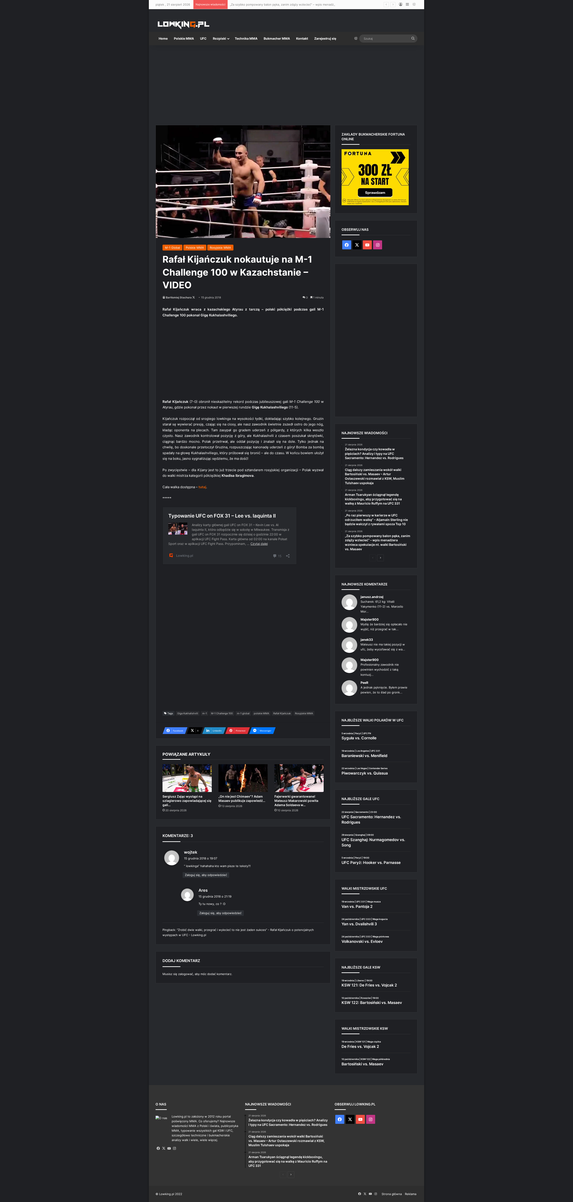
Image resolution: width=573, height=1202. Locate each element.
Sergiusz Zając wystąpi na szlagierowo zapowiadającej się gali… (186, 800)
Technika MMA (246, 38)
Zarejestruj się (325, 38)
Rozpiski (219, 38)
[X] (163, 1148)
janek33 (367, 639)
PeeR (364, 682)
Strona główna (392, 1194)
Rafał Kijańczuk (282, 713)
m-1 (204, 713)
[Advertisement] (286, 83)
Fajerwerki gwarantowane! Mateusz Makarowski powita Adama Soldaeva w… (296, 800)
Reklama (410, 1194)
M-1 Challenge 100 (222, 713)
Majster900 (370, 619)
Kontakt (302, 38)
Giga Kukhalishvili (187, 713)
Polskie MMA (184, 38)
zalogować (185, 974)
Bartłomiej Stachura (179, 297)
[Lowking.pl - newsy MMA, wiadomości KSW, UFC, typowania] (184, 24)
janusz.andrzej (372, 597)
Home (163, 38)
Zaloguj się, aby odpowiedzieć (206, 875)
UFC (203, 38)
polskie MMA (261, 713)
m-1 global (243, 713)
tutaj (202, 487)
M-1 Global (172, 247)
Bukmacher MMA (277, 38)
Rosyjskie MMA (220, 247)
